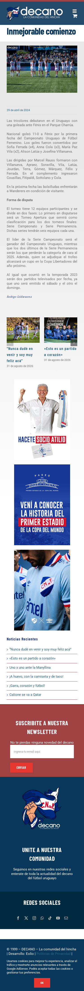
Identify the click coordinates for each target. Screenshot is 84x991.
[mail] (66, 918)
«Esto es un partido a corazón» (32, 658)
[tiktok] (50, 918)
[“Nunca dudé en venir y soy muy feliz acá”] (23, 330)
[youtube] (58, 918)
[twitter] (26, 918)
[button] (10, 342)
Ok (42, 982)
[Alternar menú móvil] (75, 11)
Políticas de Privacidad (54, 954)
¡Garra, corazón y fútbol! (27, 686)
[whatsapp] (42, 918)
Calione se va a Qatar (25, 695)
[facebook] (18, 918)
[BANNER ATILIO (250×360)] (42, 381)
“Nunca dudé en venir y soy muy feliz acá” (20, 354)
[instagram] (34, 918)
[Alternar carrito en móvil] (75, 15)
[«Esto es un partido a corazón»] (60, 330)
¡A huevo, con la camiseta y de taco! (36, 677)
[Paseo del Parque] (42, 466)
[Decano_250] (42, 551)
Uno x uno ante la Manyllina (30, 668)
